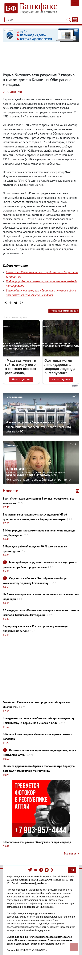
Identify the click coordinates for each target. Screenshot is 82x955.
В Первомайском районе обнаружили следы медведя (37, 842)
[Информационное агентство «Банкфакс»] (31, 8)
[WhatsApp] (21, 302)
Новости (10, 490)
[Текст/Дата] (75, 19)
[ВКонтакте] (5, 302)
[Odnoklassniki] (52, 869)
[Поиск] (68, 19)
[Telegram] (16, 302)
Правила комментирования (30, 940)
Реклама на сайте (54, 943)
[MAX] (47, 869)
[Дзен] (41, 869)
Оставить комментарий (64, 311)
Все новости (71, 853)
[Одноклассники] (10, 302)
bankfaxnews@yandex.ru (33, 883)
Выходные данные (17, 937)
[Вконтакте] (35, 869)
